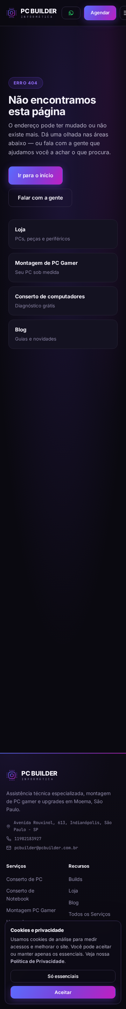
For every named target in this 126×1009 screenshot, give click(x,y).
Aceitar (63, 992)
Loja (73, 891)
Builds (75, 879)
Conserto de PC (24, 879)
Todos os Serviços (89, 914)
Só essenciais (63, 976)
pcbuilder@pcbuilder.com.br (46, 848)
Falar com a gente (40, 197)
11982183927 (27, 839)
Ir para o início (35, 175)
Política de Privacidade (37, 961)
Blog (74, 902)
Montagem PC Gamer (31, 910)
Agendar (100, 12)
